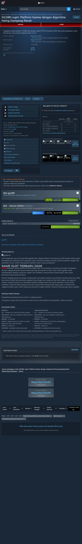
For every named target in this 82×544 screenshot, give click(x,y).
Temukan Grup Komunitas (12, 163)
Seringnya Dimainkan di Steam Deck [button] (12, 419)
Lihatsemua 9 (75, 158)
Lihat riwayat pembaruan (11, 154)
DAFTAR (20, 24)
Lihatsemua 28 (75, 143)
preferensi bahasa (62, 110)
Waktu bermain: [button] (58, 416)
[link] (53, 199)
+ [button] (4, 55)
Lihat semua (75, 349)
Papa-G (21, 371)
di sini (37, 356)
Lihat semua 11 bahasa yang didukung (54, 133)
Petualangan (12, 127)
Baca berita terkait (9, 157)
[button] (4, 9)
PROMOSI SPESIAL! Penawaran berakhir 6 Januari (37, 208)
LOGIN (62, 24)
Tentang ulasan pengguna (9, 371)
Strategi (25, 127)
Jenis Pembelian (16, 408)
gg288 (32, 48)
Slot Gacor (14, 14)
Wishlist (77, 9)
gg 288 (33, 50)
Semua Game (6, 14)
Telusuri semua (74, 220)
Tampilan (62, 408)
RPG (21, 127)
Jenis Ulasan (5, 408)
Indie (17, 127)
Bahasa (27, 408)
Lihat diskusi (8, 160)
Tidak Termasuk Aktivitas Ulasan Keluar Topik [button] (36, 416)
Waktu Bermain (49, 408)
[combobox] (43, 9)
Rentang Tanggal (37, 408)
